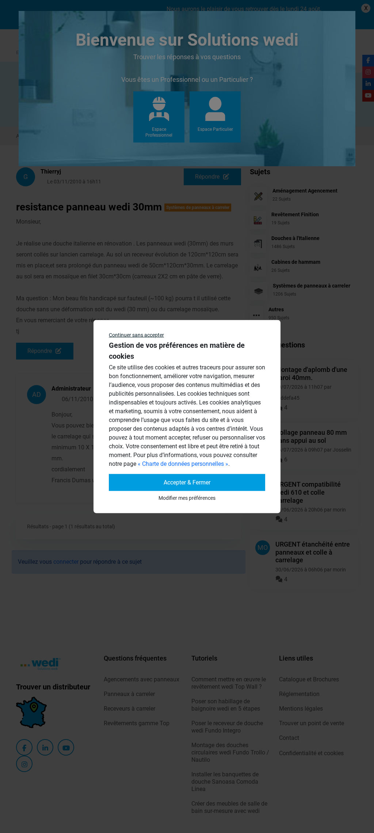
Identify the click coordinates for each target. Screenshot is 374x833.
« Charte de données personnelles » (183, 463)
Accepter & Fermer (187, 482)
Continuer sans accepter (136, 335)
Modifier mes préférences (187, 498)
